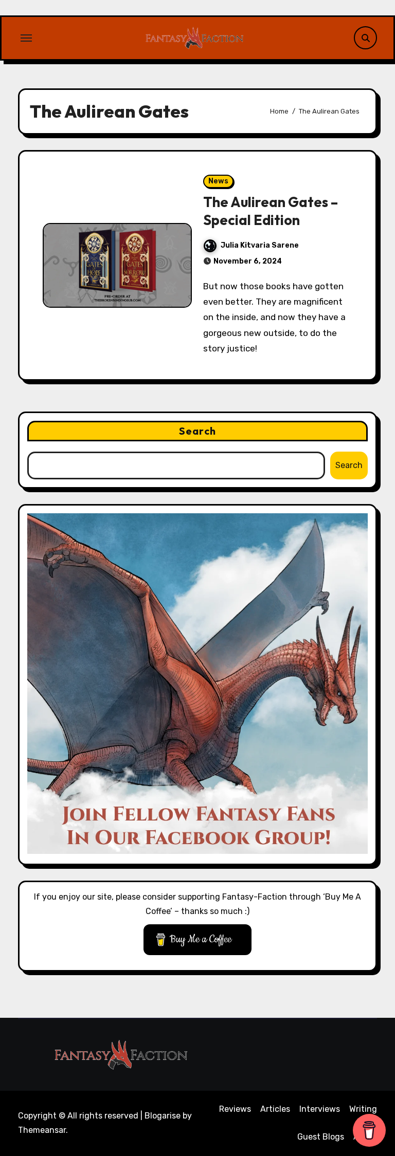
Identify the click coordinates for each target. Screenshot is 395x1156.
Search (197, 430)
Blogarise (163, 1116)
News (218, 181)
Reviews (235, 1109)
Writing (363, 1109)
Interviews (319, 1109)
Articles (275, 1109)
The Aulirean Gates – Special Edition (270, 211)
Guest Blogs (320, 1137)
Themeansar (42, 1130)
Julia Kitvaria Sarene (260, 245)
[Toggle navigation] (26, 38)
